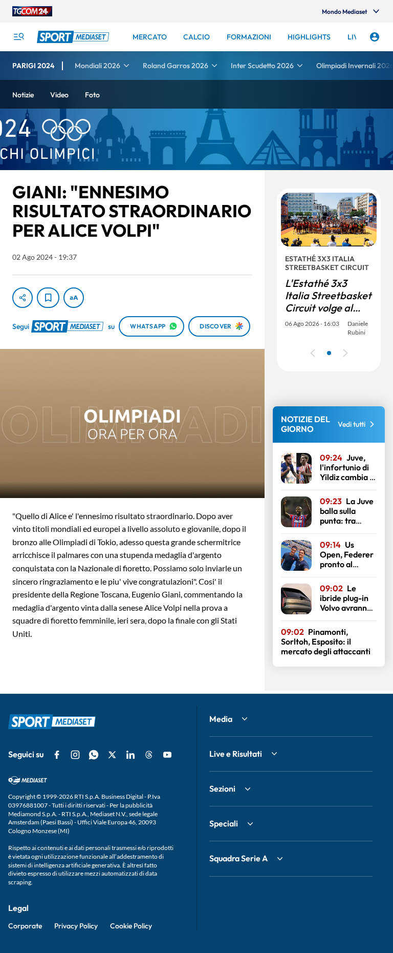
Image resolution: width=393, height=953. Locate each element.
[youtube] (167, 755)
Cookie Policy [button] (131, 925)
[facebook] (57, 755)
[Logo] (74, 37)
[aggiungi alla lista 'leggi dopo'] (48, 297)
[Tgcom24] (32, 11)
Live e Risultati (235, 754)
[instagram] (75, 755)
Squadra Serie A (238, 858)
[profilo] (374, 37)
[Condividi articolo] (22, 297)
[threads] (149, 755)
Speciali (223, 823)
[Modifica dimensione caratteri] (73, 297)
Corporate (25, 925)
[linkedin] (130, 755)
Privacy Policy (76, 925)
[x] (112, 755)
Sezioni (222, 788)
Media (220, 719)
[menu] (18, 37)
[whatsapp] (94, 755)
